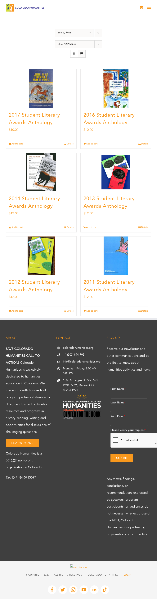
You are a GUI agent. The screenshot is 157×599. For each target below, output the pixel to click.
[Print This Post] (78, 568)
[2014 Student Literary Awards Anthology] (41, 172)
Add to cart (17, 144)
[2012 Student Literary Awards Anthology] (41, 255)
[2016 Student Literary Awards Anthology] (116, 88)
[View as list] (81, 53)
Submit (122, 458)
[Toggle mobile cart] (141, 7)
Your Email (117, 416)
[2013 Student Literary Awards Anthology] (116, 172)
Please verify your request (128, 429)
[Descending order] (98, 33)
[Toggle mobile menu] (149, 7)
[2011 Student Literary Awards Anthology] (116, 255)
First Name (117, 388)
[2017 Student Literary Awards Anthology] (41, 88)
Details (70, 144)
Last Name (117, 402)
